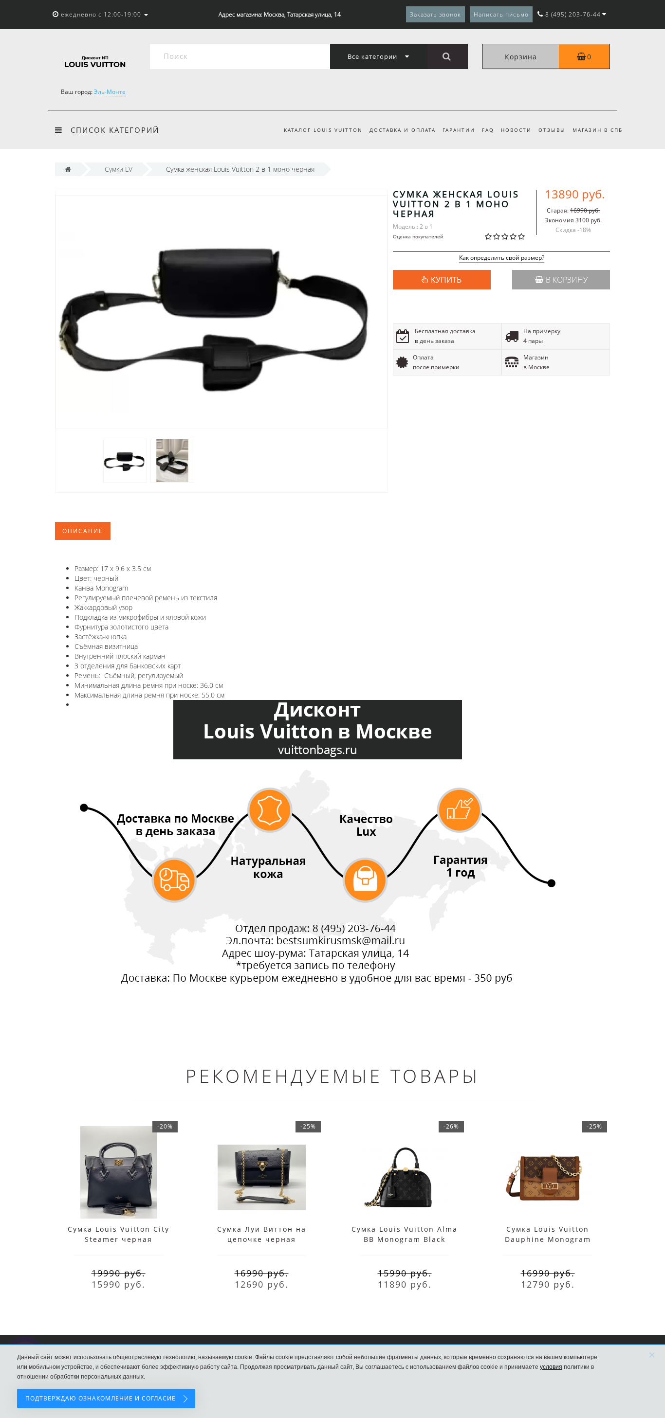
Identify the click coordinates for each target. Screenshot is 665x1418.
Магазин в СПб (598, 129)
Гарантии (459, 129)
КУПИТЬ (446, 280)
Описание (82, 531)
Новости (516, 129)
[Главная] (68, 169)
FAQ (488, 129)
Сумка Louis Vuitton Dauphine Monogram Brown (548, 1239)
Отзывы (552, 129)
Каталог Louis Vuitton (323, 129)
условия (551, 1367)
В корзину (567, 279)
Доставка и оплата (402, 129)
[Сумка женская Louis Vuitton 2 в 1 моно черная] (125, 460)
